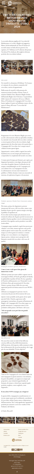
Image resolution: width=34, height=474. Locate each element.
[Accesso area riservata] (29, 2)
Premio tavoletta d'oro (23, 429)
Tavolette (6, 433)
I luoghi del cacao (22, 431)
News (19, 435)
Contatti (20, 437)
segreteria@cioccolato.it (17, 468)
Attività (5, 431)
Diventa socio (7, 435)
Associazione (6, 429)
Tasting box (20, 433)
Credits (5, 447)
